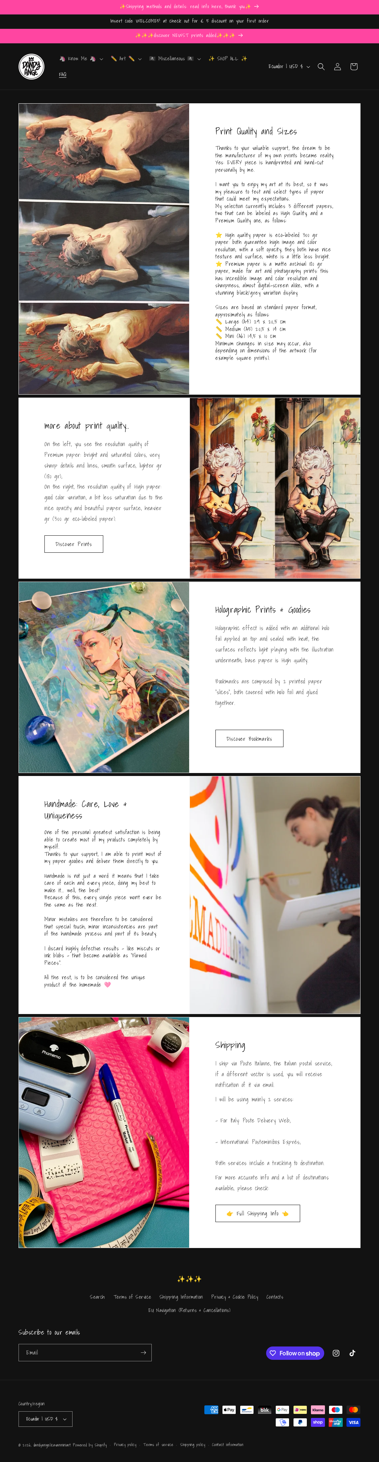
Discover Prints (74, 543)
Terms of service (158, 1444)
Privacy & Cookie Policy (234, 1297)
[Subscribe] (143, 1352)
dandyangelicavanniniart (52, 1445)
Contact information (227, 1444)
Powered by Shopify (90, 1445)
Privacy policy (125, 1444)
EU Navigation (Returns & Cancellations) (189, 1310)
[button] (81, 58)
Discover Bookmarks (249, 738)
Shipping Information (181, 1297)
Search (97, 1297)
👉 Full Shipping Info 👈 (258, 1213)
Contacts (275, 1297)
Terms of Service (132, 1297)
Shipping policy (192, 1444)
